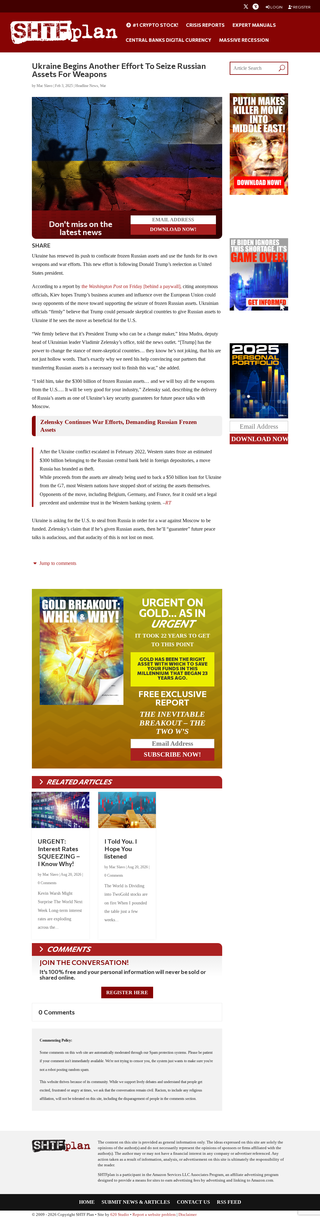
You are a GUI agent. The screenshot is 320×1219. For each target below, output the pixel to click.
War (103, 86)
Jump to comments (57, 563)
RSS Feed (229, 1202)
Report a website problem (154, 1214)
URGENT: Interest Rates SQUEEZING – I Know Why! (59, 852)
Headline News (86, 86)
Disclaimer (187, 1214)
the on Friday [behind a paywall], (131, 286)
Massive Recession (244, 40)
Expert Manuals (254, 25)
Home (87, 1202)
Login (276, 7)
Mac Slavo (44, 86)
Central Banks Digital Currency (168, 40)
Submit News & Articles (136, 1202)
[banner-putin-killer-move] (259, 193)
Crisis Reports (205, 25)
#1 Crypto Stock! (155, 25)
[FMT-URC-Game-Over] (259, 308)
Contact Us (193, 1202)
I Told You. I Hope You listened (120, 848)
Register (301, 7)
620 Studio (119, 1214)
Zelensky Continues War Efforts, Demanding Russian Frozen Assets (118, 426)
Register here (127, 992)
